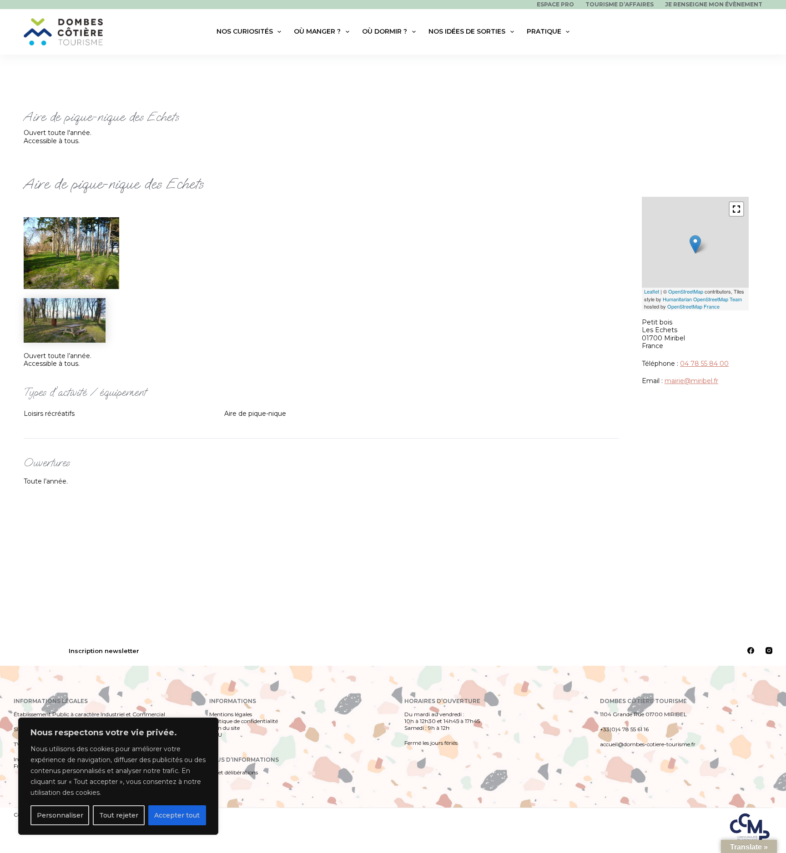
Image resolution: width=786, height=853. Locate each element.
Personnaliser (60, 815)
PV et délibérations (233, 772)
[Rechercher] (756, 31)
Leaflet (651, 291)
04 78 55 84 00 (704, 363)
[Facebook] (750, 650)
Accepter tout (177, 815)
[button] (736, 209)
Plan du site (224, 727)
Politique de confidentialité (243, 721)
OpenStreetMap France (693, 306)
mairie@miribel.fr (691, 381)
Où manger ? (317, 31)
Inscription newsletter (104, 650)
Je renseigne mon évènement (713, 4)
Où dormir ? (384, 31)
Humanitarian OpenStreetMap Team (702, 299)
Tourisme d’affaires (619, 4)
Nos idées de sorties (466, 31)
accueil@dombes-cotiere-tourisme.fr (647, 744)
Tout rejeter (118, 815)
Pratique (544, 31)
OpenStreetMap (685, 291)
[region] (118, 776)
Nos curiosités (245, 31)
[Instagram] (769, 650)
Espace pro (555, 4)
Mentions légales (230, 714)
